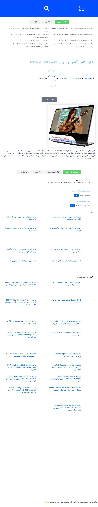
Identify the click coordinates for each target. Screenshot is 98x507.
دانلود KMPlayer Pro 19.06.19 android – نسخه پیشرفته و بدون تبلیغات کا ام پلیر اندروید (21, 367)
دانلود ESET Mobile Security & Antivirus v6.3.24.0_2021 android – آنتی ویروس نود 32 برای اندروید (20, 302)
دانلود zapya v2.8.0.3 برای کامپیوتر (38, 40)
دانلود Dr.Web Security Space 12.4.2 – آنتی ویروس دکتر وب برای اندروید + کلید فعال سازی (66, 367)
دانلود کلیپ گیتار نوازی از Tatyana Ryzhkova (62, 62)
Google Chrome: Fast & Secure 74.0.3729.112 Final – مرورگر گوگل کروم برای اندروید (65, 378)
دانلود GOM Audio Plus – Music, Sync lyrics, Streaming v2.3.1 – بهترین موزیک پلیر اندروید (21, 335)
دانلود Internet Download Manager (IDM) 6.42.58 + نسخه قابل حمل (72, 34)
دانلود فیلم (53, 81)
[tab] (62, 22)
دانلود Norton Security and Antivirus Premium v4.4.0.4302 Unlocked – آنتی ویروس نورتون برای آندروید (21, 390)
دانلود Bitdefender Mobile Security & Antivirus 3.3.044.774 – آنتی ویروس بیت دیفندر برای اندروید (66, 407)
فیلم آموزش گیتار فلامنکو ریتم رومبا (23, 261)
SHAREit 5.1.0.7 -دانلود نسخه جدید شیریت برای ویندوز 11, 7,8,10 (74, 40)
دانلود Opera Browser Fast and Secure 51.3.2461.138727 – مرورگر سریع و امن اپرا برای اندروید (21, 378)
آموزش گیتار (52, 70)
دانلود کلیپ (52, 86)
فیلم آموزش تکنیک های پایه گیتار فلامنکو (66, 261)
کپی (76, 195)
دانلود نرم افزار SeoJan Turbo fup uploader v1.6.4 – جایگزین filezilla (72, 28)
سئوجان (46, 502)
